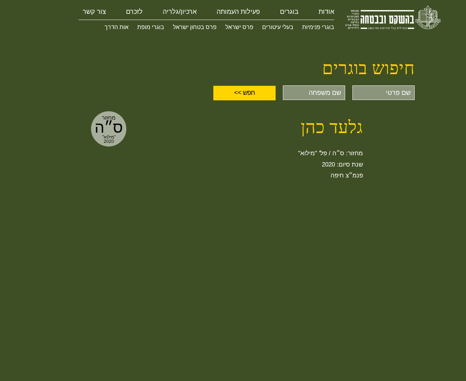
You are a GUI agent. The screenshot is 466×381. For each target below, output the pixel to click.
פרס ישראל (239, 27)
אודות (326, 11)
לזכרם (134, 11)
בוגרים (289, 11)
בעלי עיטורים (277, 27)
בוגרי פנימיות (318, 27)
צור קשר (94, 11)
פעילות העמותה (238, 11)
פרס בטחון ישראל (195, 27)
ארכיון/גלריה (180, 11)
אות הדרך (116, 27)
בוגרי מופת (150, 27)
